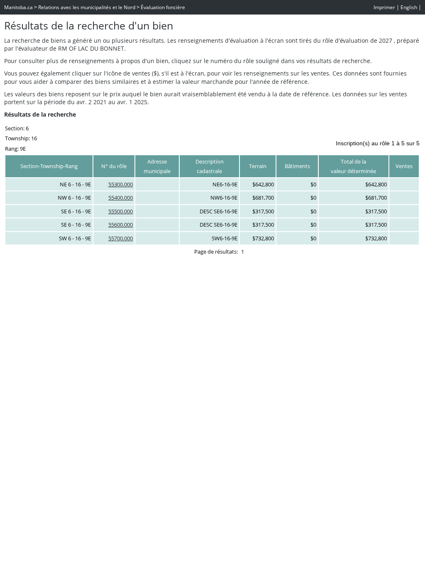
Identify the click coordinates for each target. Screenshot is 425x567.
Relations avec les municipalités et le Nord (86, 7)
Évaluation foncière (163, 7)
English (409, 7)
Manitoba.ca (18, 7)
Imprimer (384, 7)
